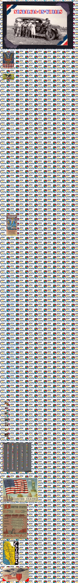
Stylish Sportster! (7, 328)
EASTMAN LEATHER (9, 98)
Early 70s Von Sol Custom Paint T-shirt (11, 294)
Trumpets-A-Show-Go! (8, 288)
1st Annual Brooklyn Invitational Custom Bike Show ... (14, 341)
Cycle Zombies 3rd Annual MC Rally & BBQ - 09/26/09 (14, 324)
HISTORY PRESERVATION (10, 117)
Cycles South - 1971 (8, 310)
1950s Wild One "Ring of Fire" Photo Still (12, 344)
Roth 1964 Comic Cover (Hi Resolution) (11, 365)
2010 (5, 267)
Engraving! (6, 290)
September (7, 274)
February (6, 392)
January (6, 393)
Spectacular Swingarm (8, 378)
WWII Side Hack (8, 325)
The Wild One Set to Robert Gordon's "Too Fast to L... (14, 296)
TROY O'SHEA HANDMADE (10, 180)
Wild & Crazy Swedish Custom (10, 283)
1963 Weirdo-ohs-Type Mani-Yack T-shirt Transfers (13, 340)
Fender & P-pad (7, 298)
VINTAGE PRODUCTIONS (10, 193)
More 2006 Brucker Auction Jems (10, 282)
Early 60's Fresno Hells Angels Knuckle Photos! (17, 423)
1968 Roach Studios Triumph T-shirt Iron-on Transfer (13, 374)
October (6, 272)
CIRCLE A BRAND (8, 92)
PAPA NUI (7, 142)
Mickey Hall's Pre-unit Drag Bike (10, 302)
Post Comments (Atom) (11, 248)
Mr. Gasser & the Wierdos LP (10, 286)
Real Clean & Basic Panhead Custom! (11, 337)
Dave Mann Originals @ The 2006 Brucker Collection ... (14, 284)
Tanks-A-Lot (7, 333)
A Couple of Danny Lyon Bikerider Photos (12, 348)
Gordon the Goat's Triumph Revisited (11, 347)
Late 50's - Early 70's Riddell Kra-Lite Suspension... (13, 357)
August (6, 384)
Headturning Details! (8, 275)
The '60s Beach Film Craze (9, 336)
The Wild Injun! (7, 376)
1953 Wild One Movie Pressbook (10, 329)
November (6, 271)
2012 (5, 264)
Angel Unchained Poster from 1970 (11, 276)
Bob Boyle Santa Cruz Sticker (10, 304)
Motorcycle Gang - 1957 (9, 313)
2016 (5, 259)
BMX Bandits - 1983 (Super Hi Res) (11, 368)
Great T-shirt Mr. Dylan (9, 292)
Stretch (11, 237)
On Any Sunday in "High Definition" (11, 381)
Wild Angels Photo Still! (9, 361)
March (6, 390)
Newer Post (4, 246)
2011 (5, 266)
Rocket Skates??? (8, 279)
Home (39, 246)
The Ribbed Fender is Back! (9, 307)
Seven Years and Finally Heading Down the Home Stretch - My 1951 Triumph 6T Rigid (24, 417)
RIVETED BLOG (8, 148)
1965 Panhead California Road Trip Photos (16, 406)
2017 (5, 258)
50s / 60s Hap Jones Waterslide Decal (11, 370)
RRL (5, 155)
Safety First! (7, 291)
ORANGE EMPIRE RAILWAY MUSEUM (12, 129)
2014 (5, 262)
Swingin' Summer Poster (9, 311)
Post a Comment (5, 244)
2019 (5, 255)
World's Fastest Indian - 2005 (9, 278)
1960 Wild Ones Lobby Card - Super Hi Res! (12, 372)
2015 (5, 260)
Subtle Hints (7, 299)
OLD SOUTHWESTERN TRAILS (11, 123)
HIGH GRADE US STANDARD (10, 110)
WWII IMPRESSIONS (9, 199)
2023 (5, 254)
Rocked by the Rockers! (9, 363)
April (6, 389)
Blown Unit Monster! (8, 300)
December (6, 270)
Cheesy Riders (7, 359)
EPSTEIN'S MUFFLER (9, 104)
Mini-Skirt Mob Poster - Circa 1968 (11, 331)
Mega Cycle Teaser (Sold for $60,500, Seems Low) (13, 295)
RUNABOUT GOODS (9, 161)
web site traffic (4, 475)
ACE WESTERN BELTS (9, 85)
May (6, 388)
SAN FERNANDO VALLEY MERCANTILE (13, 167)
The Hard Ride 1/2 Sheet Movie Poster (15, 428)
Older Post (73, 246)
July (5, 385)
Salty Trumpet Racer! (8, 320)
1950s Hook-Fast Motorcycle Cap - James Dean (13, 351)
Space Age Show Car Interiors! (10, 287)
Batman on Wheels (8, 364)
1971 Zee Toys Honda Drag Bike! (15, 401)
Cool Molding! (7, 321)
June (6, 386)
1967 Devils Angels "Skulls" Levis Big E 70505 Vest (14, 360)
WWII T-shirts (7, 205)
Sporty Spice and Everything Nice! (10, 317)
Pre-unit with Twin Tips (9, 355)
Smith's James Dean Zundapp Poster (11, 352)
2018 (5, 256)
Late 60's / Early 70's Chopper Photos (11, 345)
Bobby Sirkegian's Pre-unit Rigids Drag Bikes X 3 (17, 434)
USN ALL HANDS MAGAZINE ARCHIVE (12, 186)
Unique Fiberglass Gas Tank (9, 316)
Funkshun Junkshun (8, 280)
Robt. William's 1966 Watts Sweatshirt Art (12, 332)
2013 (5, 263)
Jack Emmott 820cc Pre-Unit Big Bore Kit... (12, 369)
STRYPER (6, 174)
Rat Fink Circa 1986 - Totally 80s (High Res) (12, 366)
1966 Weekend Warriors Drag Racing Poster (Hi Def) (14, 343)
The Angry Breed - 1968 (9, 306)
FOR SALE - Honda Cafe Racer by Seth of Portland (13, 377)
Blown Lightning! (8, 335)
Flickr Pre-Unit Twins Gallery (10, 319)
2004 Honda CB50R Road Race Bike (11, 382)
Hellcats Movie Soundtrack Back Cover (11, 349)
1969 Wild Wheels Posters (9, 327)
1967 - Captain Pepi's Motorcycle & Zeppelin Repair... (14, 312)
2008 (5, 394)
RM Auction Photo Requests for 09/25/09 (12, 303)
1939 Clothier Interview (9, 373)
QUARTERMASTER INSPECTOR (11, 136)
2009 (5, 268)
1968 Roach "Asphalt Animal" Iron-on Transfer (13, 353)
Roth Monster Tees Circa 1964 (10, 323)
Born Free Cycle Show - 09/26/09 (10, 308)
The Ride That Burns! (8, 315)
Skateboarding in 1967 (8, 339)
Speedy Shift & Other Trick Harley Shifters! (16, 412)
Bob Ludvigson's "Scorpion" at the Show (12, 356)
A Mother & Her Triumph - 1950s (10, 380)
